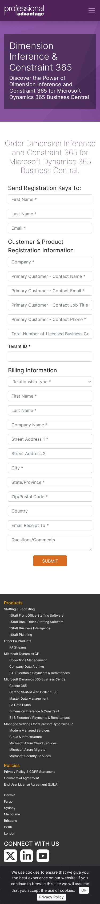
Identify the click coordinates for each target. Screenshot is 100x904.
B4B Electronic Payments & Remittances (39, 673)
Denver (9, 795)
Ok (83, 890)
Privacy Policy (51, 897)
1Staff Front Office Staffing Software (36, 615)
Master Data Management (28, 698)
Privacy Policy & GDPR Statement (29, 772)
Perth (8, 827)
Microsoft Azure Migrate (27, 750)
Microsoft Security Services (30, 756)
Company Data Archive (26, 666)
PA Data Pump (20, 705)
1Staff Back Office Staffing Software (36, 622)
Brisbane (10, 821)
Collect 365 (18, 686)
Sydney (9, 808)
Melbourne (12, 814)
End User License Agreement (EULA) (31, 784)
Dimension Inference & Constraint (34, 711)
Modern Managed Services (29, 730)
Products (13, 602)
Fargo (8, 801)
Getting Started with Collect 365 (33, 692)
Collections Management (28, 660)
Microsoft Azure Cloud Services (33, 743)
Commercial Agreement (21, 778)
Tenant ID (19, 346)
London (9, 833)
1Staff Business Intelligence (29, 628)
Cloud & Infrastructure (25, 737)
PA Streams (17, 647)
